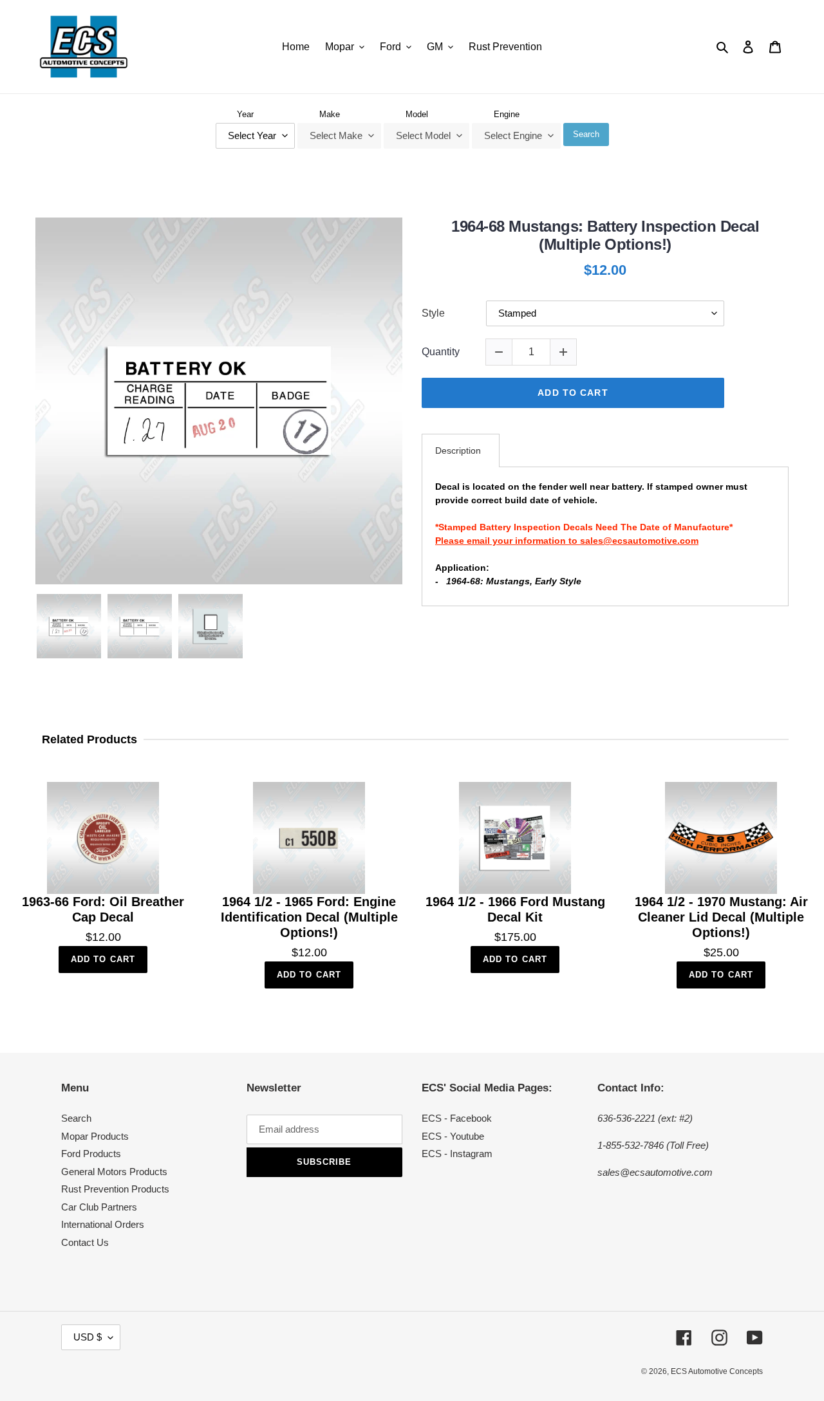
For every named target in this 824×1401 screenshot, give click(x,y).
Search (586, 134)
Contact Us (85, 1242)
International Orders (102, 1224)
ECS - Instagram (457, 1153)
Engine (507, 114)
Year (245, 114)
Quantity (441, 351)
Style (433, 313)
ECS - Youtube (453, 1136)
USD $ (87, 1336)
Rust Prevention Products (115, 1188)
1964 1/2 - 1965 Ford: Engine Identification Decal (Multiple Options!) (309, 917)
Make (329, 114)
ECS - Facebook (457, 1118)
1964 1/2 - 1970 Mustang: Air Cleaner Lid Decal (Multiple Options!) (721, 917)
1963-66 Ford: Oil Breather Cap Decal (103, 909)
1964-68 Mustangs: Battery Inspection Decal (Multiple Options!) (605, 236)
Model (417, 114)
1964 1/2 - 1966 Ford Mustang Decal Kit (515, 909)
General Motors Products (114, 1171)
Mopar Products (95, 1136)
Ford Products (91, 1153)
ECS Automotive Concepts (717, 1371)
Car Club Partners (99, 1207)
